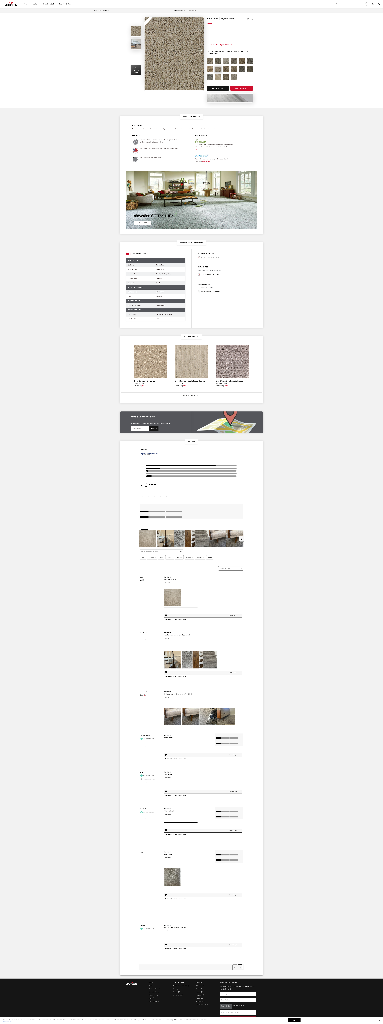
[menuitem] (350, 4)
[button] (201, 50)
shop (100, 10)
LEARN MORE (142, 223)
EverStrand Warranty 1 (210, 257)
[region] (191, 1020)
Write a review (224, 23)
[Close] (380, 1020)
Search (154, 428)
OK (294, 1020)
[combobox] (350, 4)
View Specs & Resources (224, 45)
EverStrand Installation (210, 274)
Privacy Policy (7, 1022)
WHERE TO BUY (218, 88)
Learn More (211, 45)
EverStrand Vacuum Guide (210, 291)
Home (95, 10)
